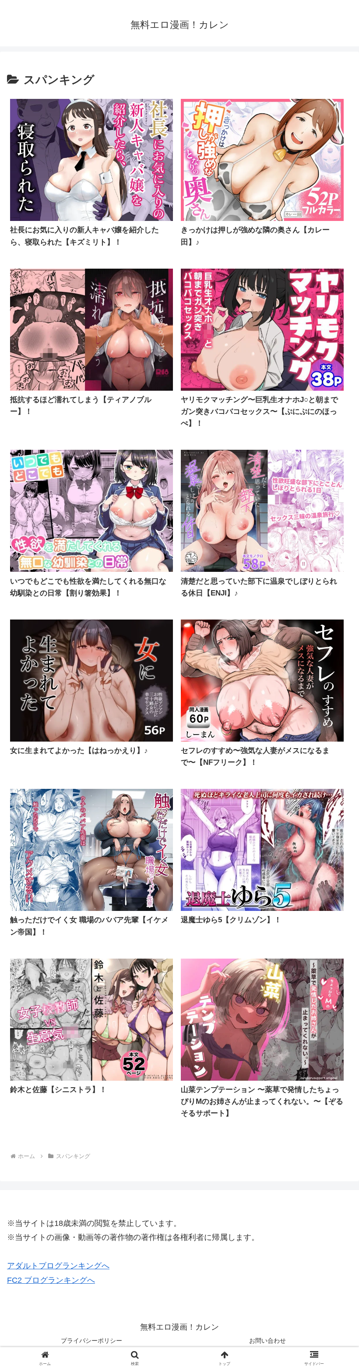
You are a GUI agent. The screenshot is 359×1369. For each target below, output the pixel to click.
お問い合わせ (267, 1340)
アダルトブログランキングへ (58, 1265)
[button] (332, 1195)
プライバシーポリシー (91, 1340)
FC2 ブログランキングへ (51, 1280)
